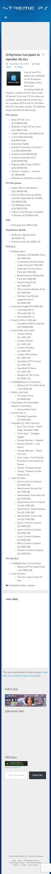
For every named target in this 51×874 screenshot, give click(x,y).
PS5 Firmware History (34, 863)
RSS (35, 14)
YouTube (31, 14)
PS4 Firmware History (17, 863)
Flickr (23, 14)
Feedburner (20, 14)
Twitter (27, 14)
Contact (23, 865)
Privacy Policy (33, 865)
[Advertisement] (25, 35)
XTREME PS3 (16, 767)
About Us (16, 865)
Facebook (16, 14)
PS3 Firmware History (31, 860)
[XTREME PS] (25, 6)
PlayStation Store (17, 585)
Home (14, 860)
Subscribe (37, 775)
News (20, 67)
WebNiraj (32, 856)
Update (31, 585)
